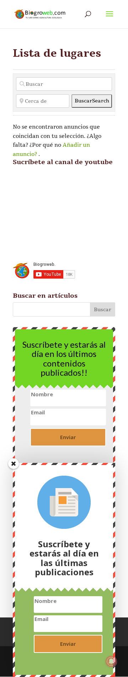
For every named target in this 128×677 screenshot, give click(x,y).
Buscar (92, 100)
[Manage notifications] (111, 661)
